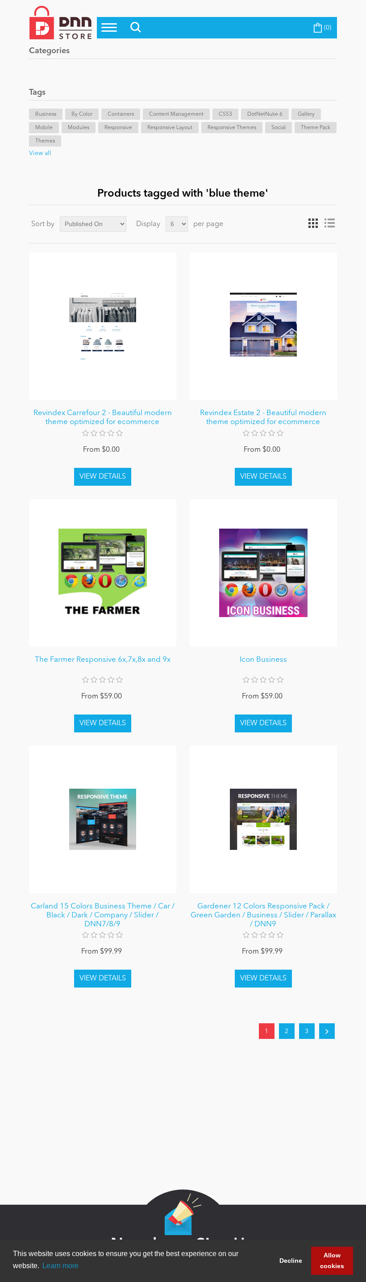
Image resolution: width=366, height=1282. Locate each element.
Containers (121, 114)
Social (278, 127)
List (329, 223)
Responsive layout (169, 127)
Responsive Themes (232, 127)
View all (40, 153)
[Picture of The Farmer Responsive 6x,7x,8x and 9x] (102, 573)
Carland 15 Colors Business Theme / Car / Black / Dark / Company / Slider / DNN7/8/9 (103, 916)
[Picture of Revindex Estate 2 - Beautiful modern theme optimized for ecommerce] (263, 326)
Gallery (306, 114)
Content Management (176, 114)
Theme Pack (315, 127)
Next (327, 1031)
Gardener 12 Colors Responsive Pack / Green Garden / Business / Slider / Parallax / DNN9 (263, 916)
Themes (45, 141)
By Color (81, 114)
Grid (313, 223)
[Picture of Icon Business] (263, 573)
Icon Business (263, 660)
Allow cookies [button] (332, 1260)
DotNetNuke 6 (265, 114)
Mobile (44, 127)
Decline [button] (290, 1260)
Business (45, 114)
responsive (118, 127)
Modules (78, 127)
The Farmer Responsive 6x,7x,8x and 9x (103, 660)
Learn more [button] (60, 1265)
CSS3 (225, 114)
